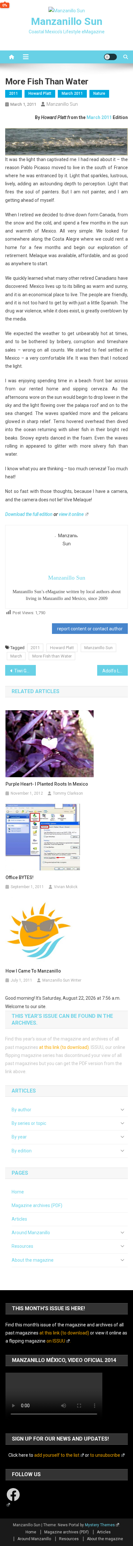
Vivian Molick (65, 887)
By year (19, 1136)
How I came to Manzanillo (33, 971)
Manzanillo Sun (66, 21)
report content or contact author (90, 628)
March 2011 (72, 93)
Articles (19, 1219)
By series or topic (29, 1123)
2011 (13, 93)
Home (18, 1191)
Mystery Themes (100, 1525)
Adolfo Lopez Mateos (115, 670)
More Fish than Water (52, 656)
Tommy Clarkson (68, 793)
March (16, 656)
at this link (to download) (64, 1047)
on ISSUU (55, 1341)
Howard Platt (39, 93)
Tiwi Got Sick (25, 670)
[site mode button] (110, 57)
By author (21, 1109)
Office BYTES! (19, 877)
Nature (99, 93)
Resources (22, 1246)
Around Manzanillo (31, 1232)
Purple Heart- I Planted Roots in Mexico (46, 784)
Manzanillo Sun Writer (61, 980)
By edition (22, 1150)
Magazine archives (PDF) (37, 1205)
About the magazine (33, 1260)
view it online (71, 514)
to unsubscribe (105, 1455)
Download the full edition (29, 514)
